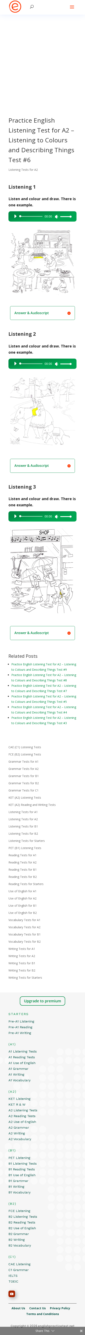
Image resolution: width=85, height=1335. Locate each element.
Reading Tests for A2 (22, 862)
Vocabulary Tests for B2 (24, 941)
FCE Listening (19, 1211)
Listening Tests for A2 (23, 170)
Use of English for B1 (22, 905)
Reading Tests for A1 (22, 855)
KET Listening (19, 1099)
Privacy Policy (61, 1308)
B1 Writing (16, 1187)
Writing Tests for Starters (25, 977)
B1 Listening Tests (22, 1163)
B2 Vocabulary (19, 1245)
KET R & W (16, 1104)
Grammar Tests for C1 (23, 790)
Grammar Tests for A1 (23, 761)
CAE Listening (19, 1264)
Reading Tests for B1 (22, 869)
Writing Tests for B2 (21, 970)
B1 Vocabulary (19, 1192)
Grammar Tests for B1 (23, 776)
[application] (41, 216)
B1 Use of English (21, 1175)
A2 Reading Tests (21, 1116)
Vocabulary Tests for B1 (24, 934)
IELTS (13, 1276)
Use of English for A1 (22, 891)
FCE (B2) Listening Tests (24, 754)
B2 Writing (16, 1240)
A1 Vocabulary (19, 1080)
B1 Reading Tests (21, 1169)
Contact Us (39, 1308)
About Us (20, 1308)
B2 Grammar (18, 1234)
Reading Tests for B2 (22, 877)
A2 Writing (16, 1133)
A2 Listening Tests (22, 1110)
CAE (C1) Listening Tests (24, 747)
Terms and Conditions (42, 1314)
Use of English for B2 (22, 913)
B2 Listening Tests (22, 1217)
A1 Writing (16, 1074)
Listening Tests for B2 (23, 833)
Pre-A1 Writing (19, 1033)
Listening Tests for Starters (26, 841)
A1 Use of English (21, 1063)
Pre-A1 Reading (20, 1027)
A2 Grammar (18, 1127)
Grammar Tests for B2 (23, 783)
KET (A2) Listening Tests (24, 797)
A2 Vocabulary (19, 1139)
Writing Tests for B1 (21, 963)
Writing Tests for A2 (21, 956)
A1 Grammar (18, 1069)
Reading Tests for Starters (26, 884)
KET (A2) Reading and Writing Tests (32, 805)
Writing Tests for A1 (21, 949)
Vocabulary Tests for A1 (24, 920)
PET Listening (19, 1158)
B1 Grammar (18, 1181)
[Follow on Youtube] (11, 1294)
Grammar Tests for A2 (23, 769)
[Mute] (56, 216)
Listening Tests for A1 (23, 812)
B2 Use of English (22, 1228)
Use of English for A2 (22, 898)
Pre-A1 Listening (21, 1021)
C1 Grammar (18, 1270)
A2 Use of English (22, 1122)
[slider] (65, 216)
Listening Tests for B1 (23, 826)
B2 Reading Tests (21, 1222)
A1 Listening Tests (22, 1051)
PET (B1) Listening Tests (24, 848)
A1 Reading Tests (21, 1057)
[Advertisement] (42, 59)
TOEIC (13, 1281)
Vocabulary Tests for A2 (24, 927)
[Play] (15, 216)
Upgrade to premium (42, 1000)
